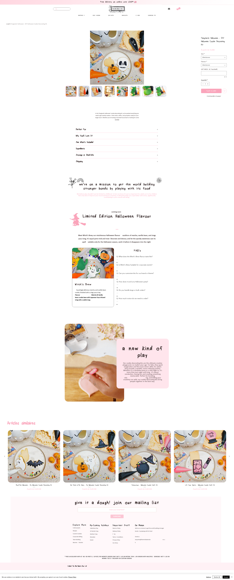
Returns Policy (116, 540)
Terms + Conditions (118, 549)
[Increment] (208, 84)
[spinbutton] (205, 84)
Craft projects (76, 540)
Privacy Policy (116, 552)
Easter (91, 552)
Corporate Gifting (77, 549)
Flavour (204, 61)
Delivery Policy (116, 543)
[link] (178, 8)
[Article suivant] (229, 468)
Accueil (7, 24)
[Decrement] (202, 84)
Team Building (76, 552)
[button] (96, 15)
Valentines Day (94, 540)
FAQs (114, 546)
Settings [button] (208, 577)
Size (203, 54)
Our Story (115, 555)
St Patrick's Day (94, 543)
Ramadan (92, 549)
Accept (226, 577)
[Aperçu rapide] (34, 468)
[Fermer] (232, 577)
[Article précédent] (5, 468)
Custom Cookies (77, 546)
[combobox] (214, 57)
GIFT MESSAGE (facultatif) (209, 69)
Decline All (217, 577)
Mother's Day (93, 546)
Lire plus (117, 119)
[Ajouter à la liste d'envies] (224, 91)
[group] (117, 472)
